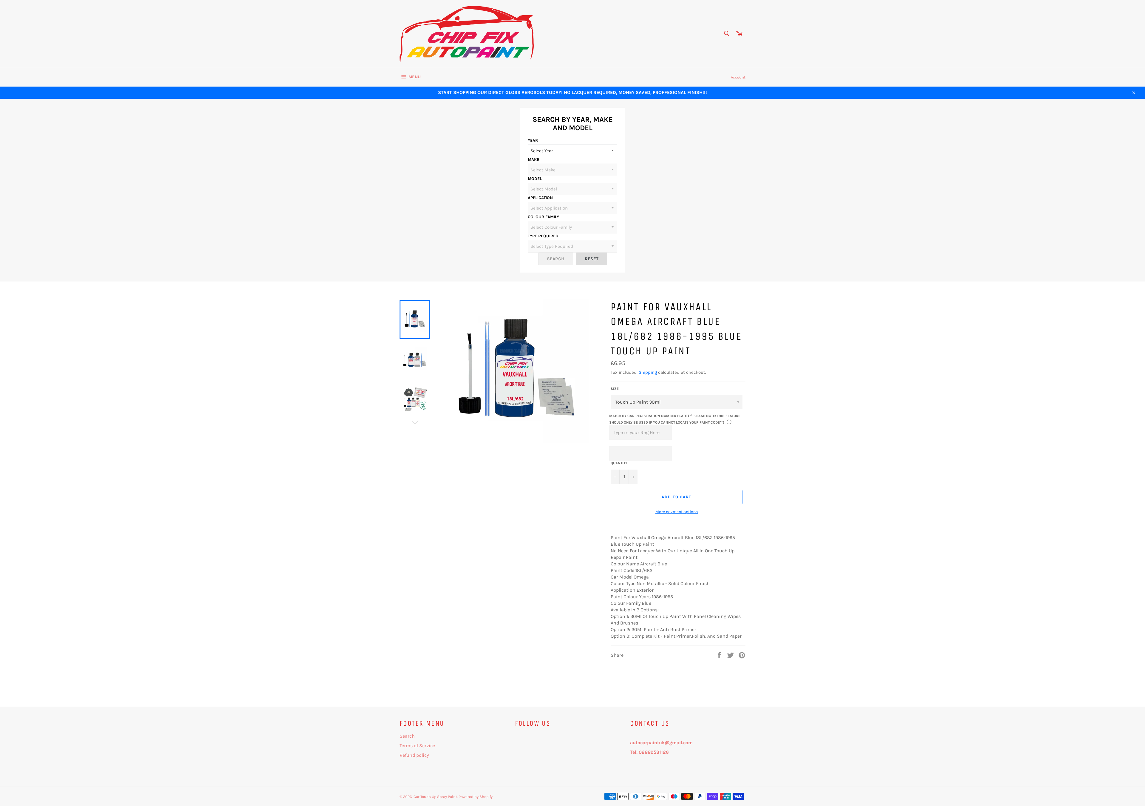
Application (540, 197)
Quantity (619, 463)
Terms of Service (417, 745)
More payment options (676, 511)
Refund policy (414, 755)
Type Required (543, 236)
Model (535, 178)
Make (533, 159)
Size (615, 389)
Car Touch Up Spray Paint (435, 796)
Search (407, 736)
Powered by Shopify (476, 796)
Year (533, 140)
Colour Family (543, 216)
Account (738, 77)
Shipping (648, 372)
